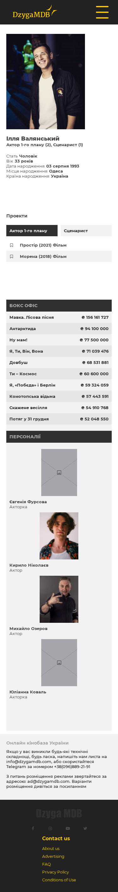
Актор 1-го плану (28, 230)
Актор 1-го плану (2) (28, 144)
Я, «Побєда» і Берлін (32, 384)
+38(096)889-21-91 (72, 766)
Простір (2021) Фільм (43, 245)
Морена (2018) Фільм (43, 256)
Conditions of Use (59, 880)
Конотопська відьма (32, 396)
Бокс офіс (23, 305)
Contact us (56, 838)
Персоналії (25, 437)
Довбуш (18, 362)
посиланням (72, 786)
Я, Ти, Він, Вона (26, 351)
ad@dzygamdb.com (48, 781)
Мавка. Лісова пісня (31, 317)
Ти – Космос (23, 373)
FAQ (46, 864)
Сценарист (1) (68, 144)
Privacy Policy (55, 872)
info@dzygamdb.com (28, 761)
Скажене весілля (28, 407)
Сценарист (76, 230)
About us (50, 848)
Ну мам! (18, 339)
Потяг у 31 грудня (29, 418)
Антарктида (22, 328)
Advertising (53, 856)
